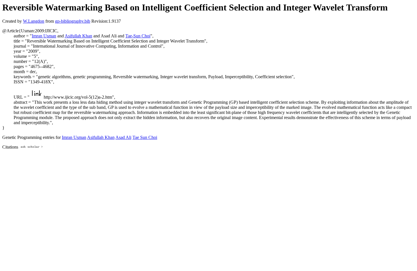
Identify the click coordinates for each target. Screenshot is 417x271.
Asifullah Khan (78, 35)
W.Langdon (33, 21)
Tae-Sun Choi (137, 35)
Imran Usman (44, 35)
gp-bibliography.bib (72, 21)
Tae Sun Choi (144, 137)
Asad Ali (123, 137)
